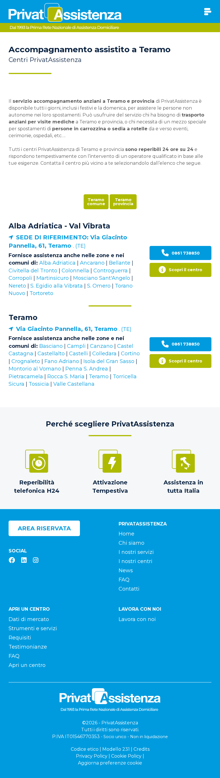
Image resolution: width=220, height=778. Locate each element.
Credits (141, 749)
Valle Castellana (74, 384)
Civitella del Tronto (33, 270)
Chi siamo (131, 543)
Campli (76, 346)
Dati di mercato (29, 619)
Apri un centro (27, 665)
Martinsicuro (52, 278)
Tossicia (39, 384)
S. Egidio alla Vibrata (56, 286)
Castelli (78, 353)
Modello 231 (116, 749)
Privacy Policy (91, 756)
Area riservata (44, 528)
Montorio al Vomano (35, 369)
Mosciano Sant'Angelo (101, 278)
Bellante (119, 263)
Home (126, 534)
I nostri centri (135, 561)
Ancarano (92, 263)
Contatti (129, 589)
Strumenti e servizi (33, 628)
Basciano (51, 346)
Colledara (104, 353)
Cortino (130, 353)
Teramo (23, 317)
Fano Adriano (61, 361)
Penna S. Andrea (86, 369)
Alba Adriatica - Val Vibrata (59, 226)
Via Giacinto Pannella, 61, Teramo (66, 328)
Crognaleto (25, 361)
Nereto (17, 286)
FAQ (124, 580)
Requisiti (20, 638)
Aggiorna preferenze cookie (110, 763)
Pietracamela (26, 376)
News (126, 570)
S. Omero (99, 286)
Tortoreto (41, 293)
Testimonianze (28, 647)
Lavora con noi (137, 619)
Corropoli (20, 278)
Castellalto (51, 353)
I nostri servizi (136, 552)
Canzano (101, 346)
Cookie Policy (126, 756)
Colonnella (75, 270)
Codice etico (85, 749)
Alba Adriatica (57, 263)
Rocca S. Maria (66, 376)
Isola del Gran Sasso (108, 361)
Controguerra (110, 270)
